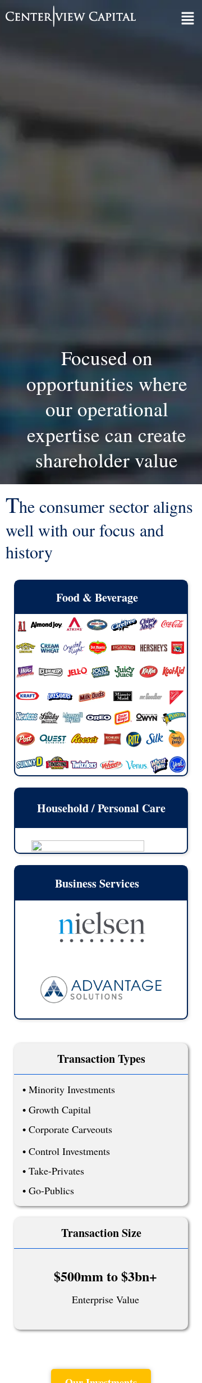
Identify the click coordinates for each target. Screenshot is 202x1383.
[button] (188, 19)
